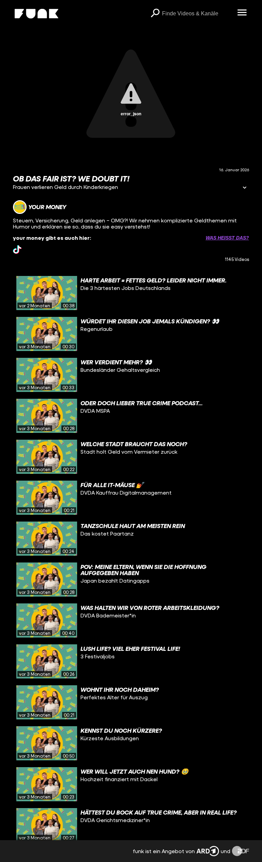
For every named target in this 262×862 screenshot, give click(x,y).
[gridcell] (130, 293)
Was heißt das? (227, 237)
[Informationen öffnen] (244, 188)
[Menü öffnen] (242, 12)
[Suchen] (155, 13)
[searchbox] (197, 14)
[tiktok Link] (17, 249)
